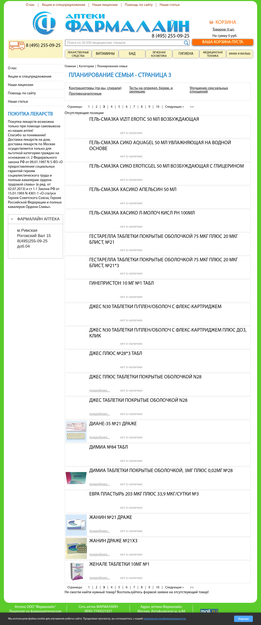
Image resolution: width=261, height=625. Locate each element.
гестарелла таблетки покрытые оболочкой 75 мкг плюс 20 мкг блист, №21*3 (163, 262)
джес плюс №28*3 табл (115, 353)
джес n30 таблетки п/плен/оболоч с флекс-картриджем (155, 306)
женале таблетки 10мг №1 (119, 564)
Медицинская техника (213, 54)
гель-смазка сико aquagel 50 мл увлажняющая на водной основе (160, 145)
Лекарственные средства (78, 54)
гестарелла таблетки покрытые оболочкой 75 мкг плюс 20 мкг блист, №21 (163, 239)
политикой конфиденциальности (165, 618)
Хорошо (243, 618)
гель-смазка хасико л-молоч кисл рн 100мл (142, 213)
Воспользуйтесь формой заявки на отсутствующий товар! (163, 592)
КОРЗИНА (226, 22)
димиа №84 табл (108, 447)
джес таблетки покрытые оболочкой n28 (138, 400)
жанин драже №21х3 (113, 541)
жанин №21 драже (110, 517)
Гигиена (186, 54)
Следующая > (174, 107)
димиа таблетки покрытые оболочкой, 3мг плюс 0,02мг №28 (161, 470)
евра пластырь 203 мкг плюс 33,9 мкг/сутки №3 (144, 494)
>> (192, 107)
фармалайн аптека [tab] (38, 219)
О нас (30, 5)
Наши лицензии (105, 5)
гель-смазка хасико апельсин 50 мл (132, 189)
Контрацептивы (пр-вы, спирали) (95, 88)
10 (157, 107)
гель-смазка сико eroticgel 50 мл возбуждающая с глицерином (166, 166)
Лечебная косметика (159, 54)
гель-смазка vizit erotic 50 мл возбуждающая (144, 119)
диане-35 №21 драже (113, 424)
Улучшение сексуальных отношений (209, 90)
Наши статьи (170, 5)
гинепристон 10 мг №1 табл (121, 283)
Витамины (105, 54)
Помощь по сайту (139, 5)
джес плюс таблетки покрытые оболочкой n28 (145, 377)
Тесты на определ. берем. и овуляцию (151, 90)
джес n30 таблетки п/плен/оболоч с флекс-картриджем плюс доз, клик (168, 333)
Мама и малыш (239, 53)
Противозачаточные (85, 94)
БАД (132, 54)
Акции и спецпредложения (63, 5)
